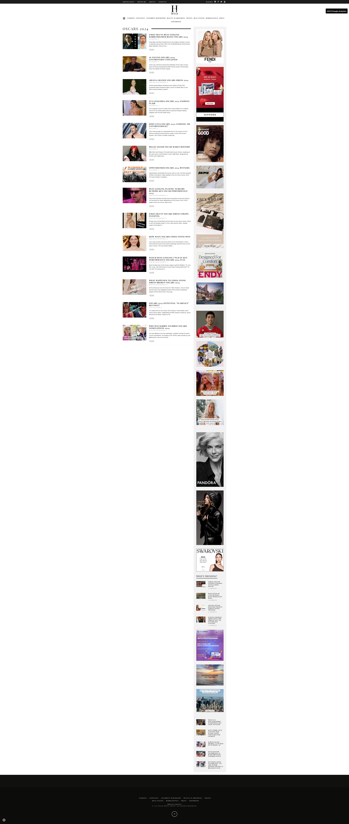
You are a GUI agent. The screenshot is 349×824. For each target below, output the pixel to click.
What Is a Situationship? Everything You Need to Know (215, 722)
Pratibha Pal (153, 105)
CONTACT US (162, 2)
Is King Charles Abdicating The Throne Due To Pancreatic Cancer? (215, 620)
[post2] (210, 645)
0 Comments (212, 588)
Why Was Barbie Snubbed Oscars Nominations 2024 (168, 327)
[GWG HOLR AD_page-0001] (210, 220)
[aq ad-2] (210, 675)
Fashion (131, 18)
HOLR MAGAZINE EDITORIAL (157, 82)
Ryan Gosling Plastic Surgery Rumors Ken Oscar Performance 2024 (168, 191)
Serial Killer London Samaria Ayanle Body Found (215, 584)
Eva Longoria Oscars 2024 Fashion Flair (169, 102)
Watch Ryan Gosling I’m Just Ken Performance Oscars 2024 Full (168, 258)
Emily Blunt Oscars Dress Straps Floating (169, 215)
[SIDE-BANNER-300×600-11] (210, 518)
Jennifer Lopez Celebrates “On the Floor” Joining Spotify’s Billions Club (215, 765)
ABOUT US (152, 2)
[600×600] (210, 265)
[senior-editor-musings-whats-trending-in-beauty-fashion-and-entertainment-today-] (210, 354)
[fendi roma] (210, 46)
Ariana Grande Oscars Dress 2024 (168, 80)
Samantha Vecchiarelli (157, 218)
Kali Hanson (153, 39)
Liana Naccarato (155, 307)
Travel (189, 18)
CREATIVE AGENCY (128, 2)
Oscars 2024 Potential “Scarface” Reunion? (169, 304)
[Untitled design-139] (210, 459)
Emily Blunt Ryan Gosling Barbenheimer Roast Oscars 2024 (168, 35)
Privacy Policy (175, 804)
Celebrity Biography (156, 18)
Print (221, 18)
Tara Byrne (153, 128)
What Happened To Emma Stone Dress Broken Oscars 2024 (167, 281)
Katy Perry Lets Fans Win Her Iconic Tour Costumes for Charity (215, 733)
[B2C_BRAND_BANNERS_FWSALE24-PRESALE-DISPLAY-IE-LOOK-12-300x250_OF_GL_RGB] (210, 560)
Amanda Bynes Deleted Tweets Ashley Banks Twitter (215, 608)
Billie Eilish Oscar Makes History (169, 147)
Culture (152, 49)
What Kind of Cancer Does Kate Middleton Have (215, 596)
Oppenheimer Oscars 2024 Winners (169, 168)
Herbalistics (212, 18)
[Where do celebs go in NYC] (210, 700)
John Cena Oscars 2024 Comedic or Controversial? (169, 125)
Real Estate (199, 18)
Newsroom (176, 22)
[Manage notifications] (4, 820)
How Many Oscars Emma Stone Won (169, 236)
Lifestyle (140, 18)
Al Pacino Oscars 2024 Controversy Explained (163, 58)
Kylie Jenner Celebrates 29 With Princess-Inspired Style (214, 754)
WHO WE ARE (142, 2)
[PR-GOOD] (210, 143)
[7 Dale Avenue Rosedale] (210, 293)
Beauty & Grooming (176, 18)
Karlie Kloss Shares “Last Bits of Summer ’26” (215, 743)
